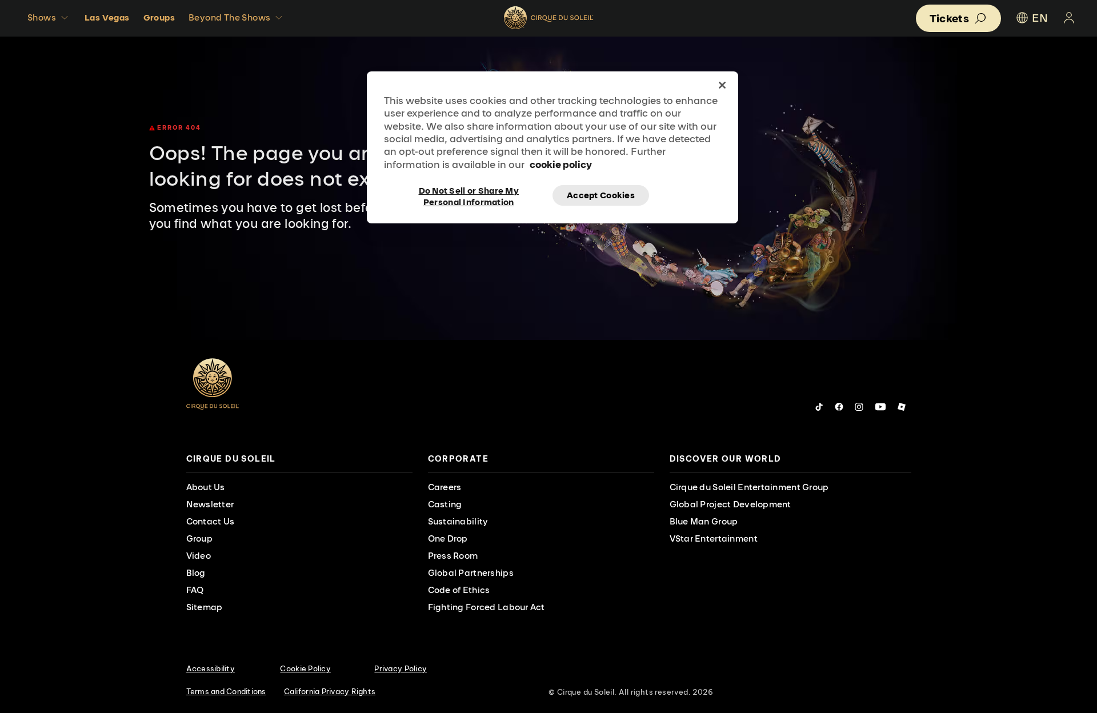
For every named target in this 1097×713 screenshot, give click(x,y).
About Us (205, 487)
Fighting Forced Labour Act (486, 607)
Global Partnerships (471, 572)
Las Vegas (107, 17)
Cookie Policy (305, 668)
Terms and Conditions (226, 691)
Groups (159, 17)
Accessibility (210, 668)
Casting (445, 504)
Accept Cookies (601, 195)
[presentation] (299, 459)
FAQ (195, 589)
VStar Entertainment (714, 538)
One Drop (448, 538)
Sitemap (204, 607)
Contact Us (210, 521)
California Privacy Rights (330, 691)
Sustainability (458, 521)
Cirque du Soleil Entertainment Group (749, 487)
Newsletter (210, 504)
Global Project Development (730, 504)
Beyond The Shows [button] (229, 17)
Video (198, 555)
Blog (196, 572)
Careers (445, 487)
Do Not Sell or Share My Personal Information (469, 195)
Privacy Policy (400, 668)
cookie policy (561, 164)
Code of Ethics (459, 589)
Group (199, 538)
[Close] (722, 85)
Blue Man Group (704, 521)
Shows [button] (41, 17)
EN (1040, 18)
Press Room (453, 555)
